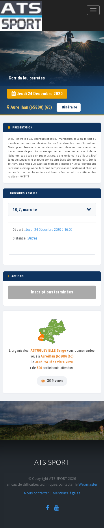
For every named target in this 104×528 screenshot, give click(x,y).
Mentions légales (66, 493)
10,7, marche (25, 209)
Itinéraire (69, 107)
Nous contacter (36, 493)
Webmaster (88, 484)
